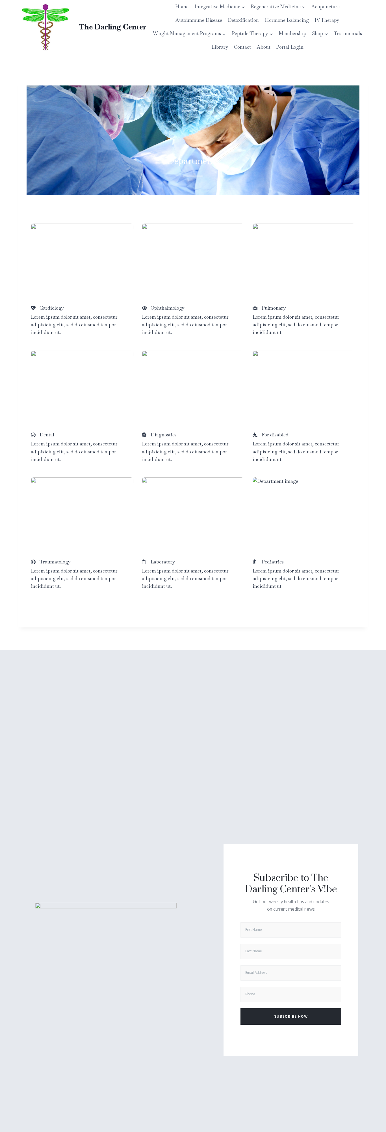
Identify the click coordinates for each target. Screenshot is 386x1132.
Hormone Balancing (287, 20)
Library (219, 47)
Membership (292, 33)
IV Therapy (327, 20)
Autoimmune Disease (198, 20)
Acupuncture (325, 6)
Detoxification (243, 20)
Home (181, 6)
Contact (242, 47)
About (263, 47)
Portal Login (289, 47)
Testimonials (348, 33)
